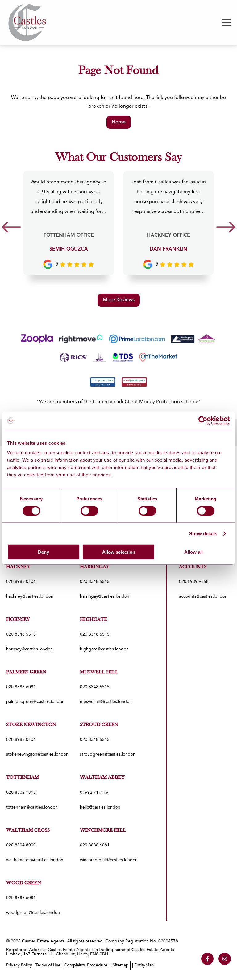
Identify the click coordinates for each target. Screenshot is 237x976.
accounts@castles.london (203, 596)
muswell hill (99, 672)
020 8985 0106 (21, 582)
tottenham (22, 777)
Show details (203, 533)
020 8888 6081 (21, 687)
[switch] (89, 511)
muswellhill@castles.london (106, 702)
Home (119, 122)
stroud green (99, 724)
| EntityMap (143, 965)
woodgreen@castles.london (33, 912)
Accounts (192, 566)
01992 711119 (94, 792)
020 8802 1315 (21, 792)
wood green (23, 883)
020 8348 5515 (95, 582)
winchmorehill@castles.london (109, 860)
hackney (18, 566)
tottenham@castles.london (32, 807)
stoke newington (31, 724)
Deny (43, 552)
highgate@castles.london (104, 649)
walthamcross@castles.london (34, 860)
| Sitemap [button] (119, 965)
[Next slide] (225, 229)
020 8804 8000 (21, 845)
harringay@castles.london (104, 596)
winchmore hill (103, 830)
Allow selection (118, 552)
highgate (93, 619)
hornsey (18, 619)
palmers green (26, 672)
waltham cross (28, 830)
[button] (226, 22)
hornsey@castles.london (29, 649)
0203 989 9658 (194, 582)
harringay (95, 566)
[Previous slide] (11, 229)
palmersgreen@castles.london (35, 702)
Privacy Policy (19, 965)
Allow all (193, 552)
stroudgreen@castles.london (107, 754)
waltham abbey (102, 777)
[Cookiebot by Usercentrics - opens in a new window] (203, 420)
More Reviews (119, 300)
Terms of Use (47, 965)
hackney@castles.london (29, 596)
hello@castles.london (100, 807)
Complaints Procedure (85, 965)
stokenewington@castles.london (37, 754)
